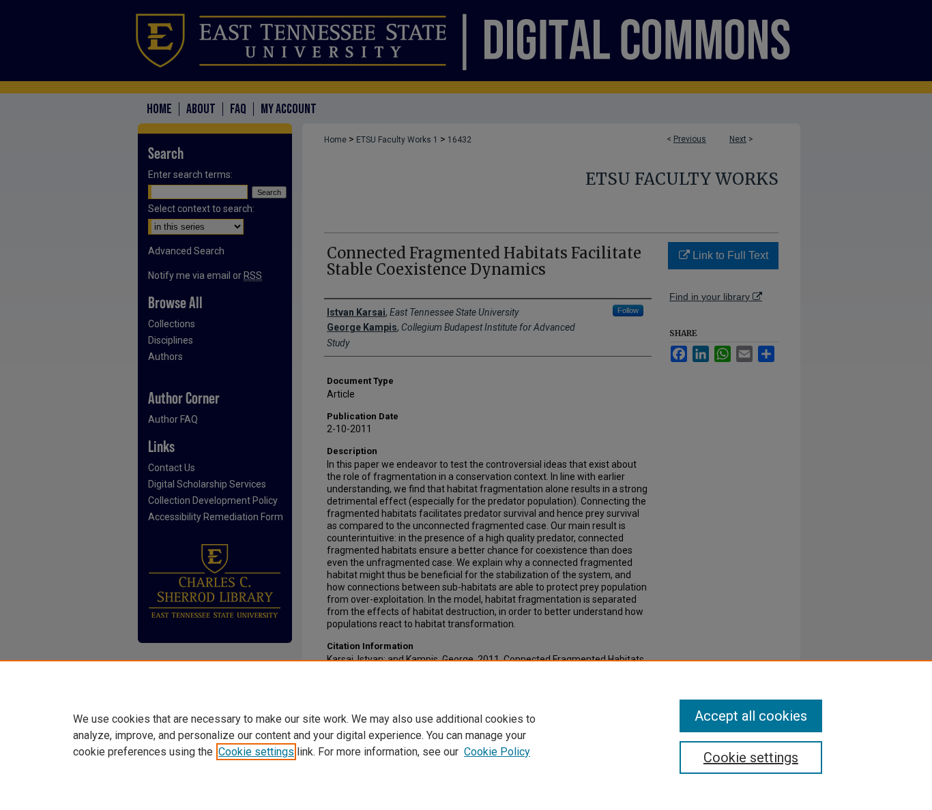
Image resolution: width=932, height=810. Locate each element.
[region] (466, 735)
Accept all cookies (751, 716)
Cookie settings (256, 751)
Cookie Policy (497, 751)
